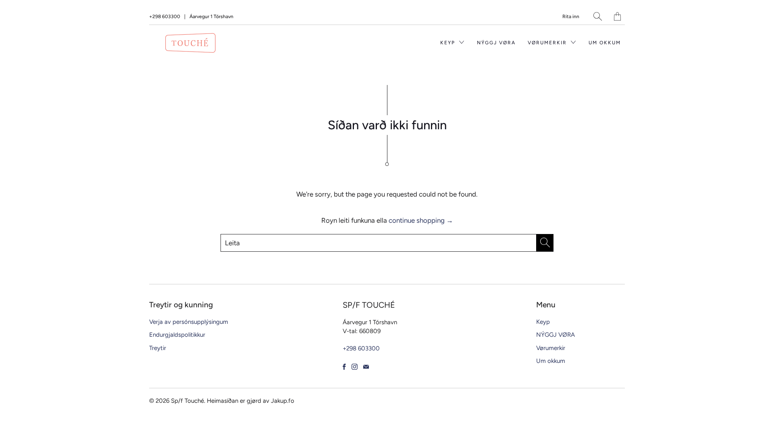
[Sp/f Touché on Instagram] (355, 367)
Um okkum (605, 43)
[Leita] (597, 16)
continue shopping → (421, 220)
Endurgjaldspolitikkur (177, 334)
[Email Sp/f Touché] (366, 367)
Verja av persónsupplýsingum (188, 321)
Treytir (157, 348)
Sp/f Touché (187, 400)
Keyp (448, 43)
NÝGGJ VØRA (496, 43)
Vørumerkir (548, 43)
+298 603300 (164, 16)
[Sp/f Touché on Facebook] (344, 367)
